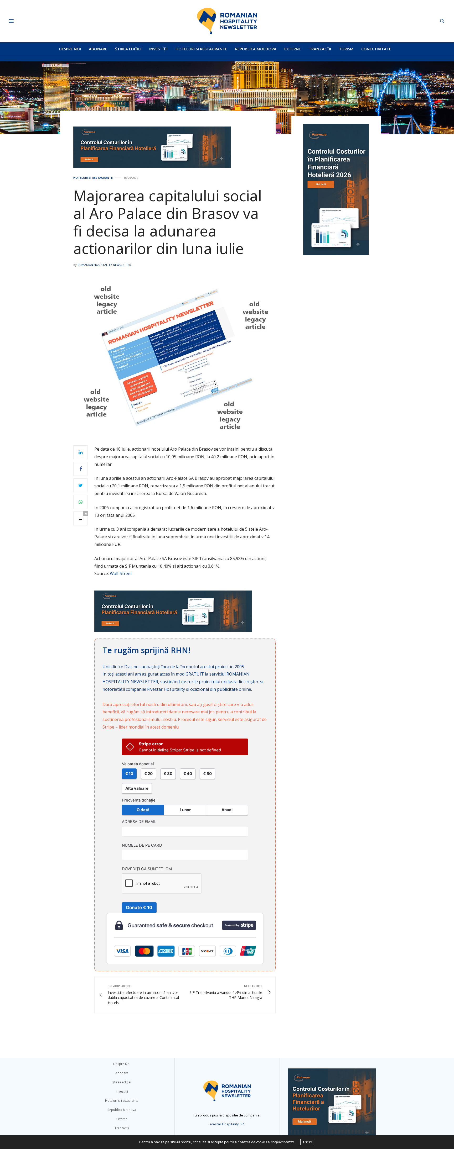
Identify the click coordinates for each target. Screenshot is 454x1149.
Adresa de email (139, 821)
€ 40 (187, 773)
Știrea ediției (128, 48)
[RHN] (227, 21)
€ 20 (148, 773)
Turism (346, 48)
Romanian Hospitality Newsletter (104, 265)
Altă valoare (136, 788)
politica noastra (237, 1142)
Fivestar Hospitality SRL (227, 1124)
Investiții (158, 48)
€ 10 (129, 773)
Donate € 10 (139, 907)
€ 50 (207, 773)
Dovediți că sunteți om (147, 869)
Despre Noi (70, 48)
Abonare (98, 48)
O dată (143, 809)
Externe (292, 48)
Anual (227, 809)
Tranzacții (320, 48)
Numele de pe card (142, 845)
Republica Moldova (255, 48)
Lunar (185, 809)
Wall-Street (121, 573)
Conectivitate (376, 48)
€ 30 (168, 773)
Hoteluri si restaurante (201, 48)
